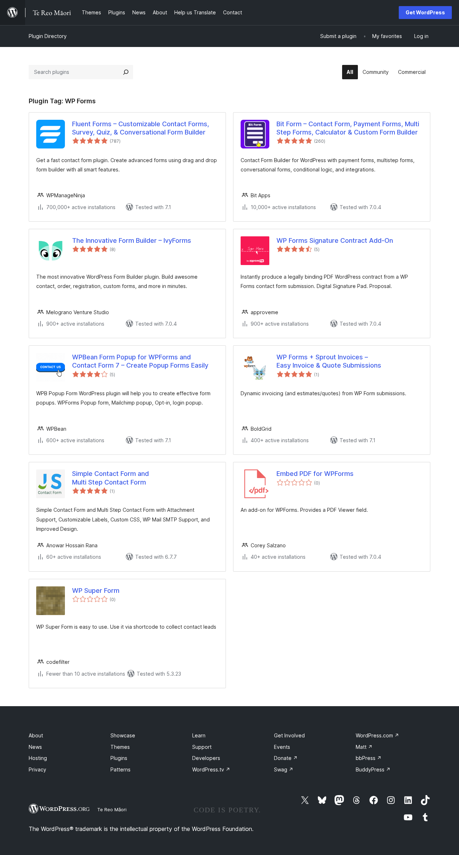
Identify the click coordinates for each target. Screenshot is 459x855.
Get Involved (289, 735)
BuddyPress (373, 769)
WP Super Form (95, 590)
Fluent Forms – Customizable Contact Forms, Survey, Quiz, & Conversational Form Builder (140, 128)
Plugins (118, 758)
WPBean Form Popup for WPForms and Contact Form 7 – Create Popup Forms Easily (140, 361)
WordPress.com (377, 735)
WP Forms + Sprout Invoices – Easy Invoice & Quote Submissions (328, 361)
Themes (120, 747)
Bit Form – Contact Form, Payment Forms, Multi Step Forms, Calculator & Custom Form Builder (347, 128)
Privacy (37, 769)
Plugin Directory (48, 36)
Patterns (120, 769)
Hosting (38, 758)
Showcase (122, 735)
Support (202, 747)
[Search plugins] (126, 72)
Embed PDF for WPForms (315, 473)
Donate (286, 758)
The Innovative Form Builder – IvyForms (131, 240)
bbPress (369, 758)
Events (282, 747)
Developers (206, 758)
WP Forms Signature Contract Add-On (334, 240)
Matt (364, 747)
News (35, 747)
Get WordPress (425, 12)
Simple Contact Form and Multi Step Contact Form (110, 478)
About (36, 735)
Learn (198, 735)
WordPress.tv (211, 769)
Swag (283, 769)
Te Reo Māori (112, 809)
